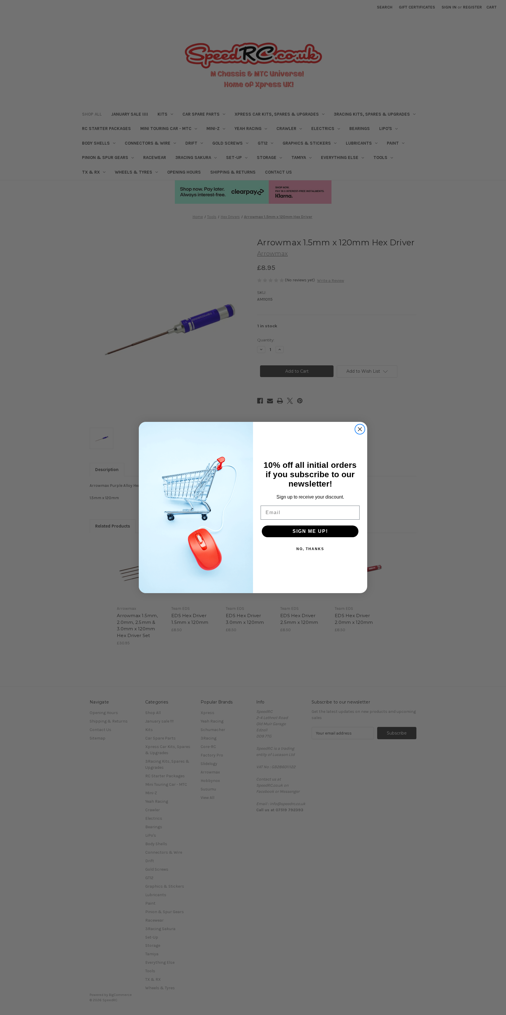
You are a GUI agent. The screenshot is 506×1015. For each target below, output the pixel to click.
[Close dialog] (359, 429)
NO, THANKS (310, 549)
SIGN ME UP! (310, 531)
